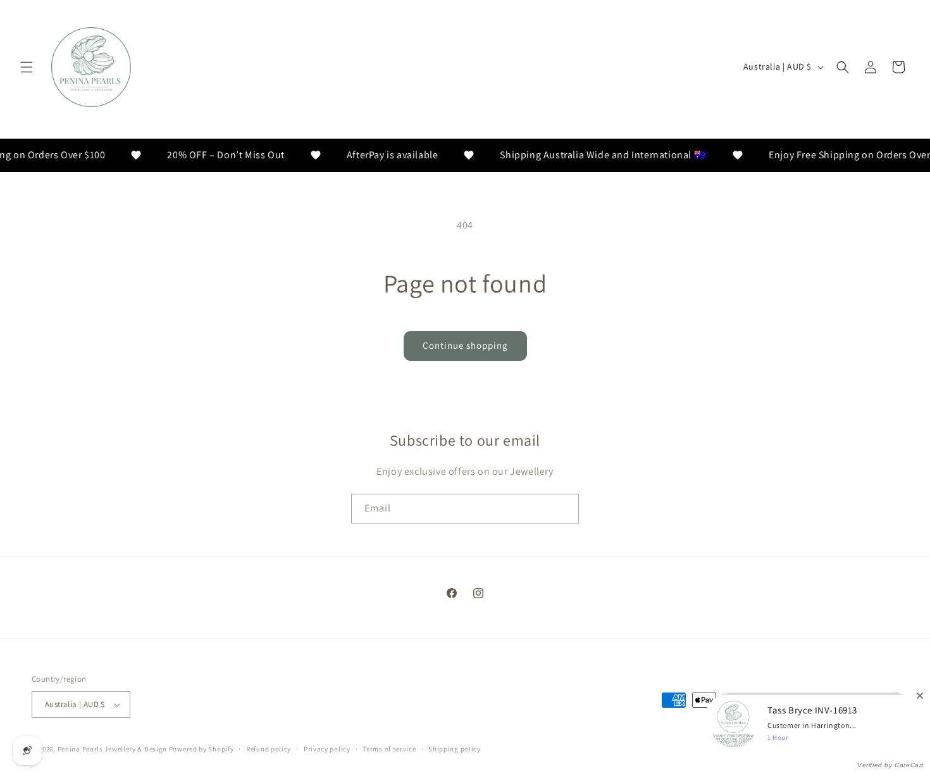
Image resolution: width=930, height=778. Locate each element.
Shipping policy (454, 748)
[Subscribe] (564, 509)
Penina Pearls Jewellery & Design (112, 748)
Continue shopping (465, 345)
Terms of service (389, 748)
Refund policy (268, 748)
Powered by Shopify (201, 748)
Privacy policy (327, 748)
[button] (26, 67)
